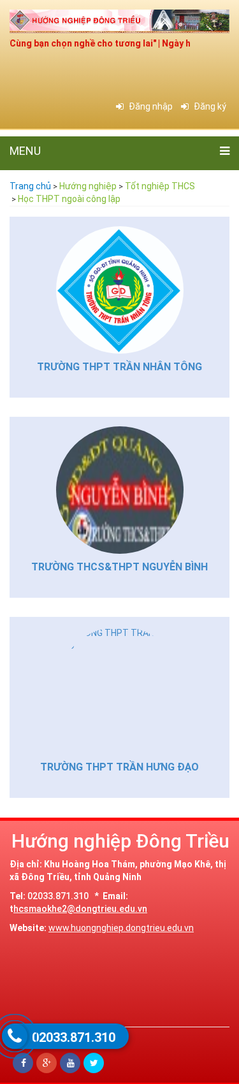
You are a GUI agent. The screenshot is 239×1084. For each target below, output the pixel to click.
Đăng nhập (150, 106)
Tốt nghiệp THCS (160, 186)
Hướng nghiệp (88, 186)
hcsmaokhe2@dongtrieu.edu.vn (80, 909)
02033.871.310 (73, 1037)
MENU (25, 150)
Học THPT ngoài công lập (69, 199)
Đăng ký (209, 106)
